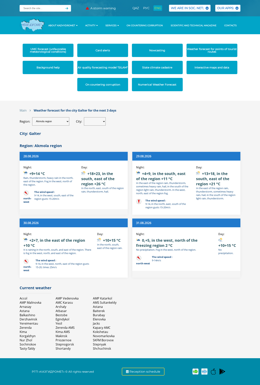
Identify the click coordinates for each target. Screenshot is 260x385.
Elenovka (99, 319)
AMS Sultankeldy (104, 302)
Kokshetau (100, 332)
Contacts (230, 25)
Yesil (59, 323)
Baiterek (99, 311)
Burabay (99, 315)
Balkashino (27, 315)
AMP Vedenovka (67, 298)
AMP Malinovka (30, 302)
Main (23, 110)
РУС (146, 8)
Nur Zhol (26, 340)
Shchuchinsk (102, 348)
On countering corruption (145, 25)
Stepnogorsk (65, 344)
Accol (23, 298)
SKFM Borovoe (103, 340)
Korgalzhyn (28, 336)
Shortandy (63, 348)
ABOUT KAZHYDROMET (61, 25)
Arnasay (25, 307)
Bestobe (61, 315)
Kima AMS (63, 332)
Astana (25, 311)
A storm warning (102, 8)
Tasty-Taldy (27, 348)
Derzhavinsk (28, 319)
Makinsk (61, 336)
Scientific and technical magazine (193, 25)
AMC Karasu (64, 302)
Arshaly (61, 307)
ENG (157, 8)
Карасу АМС (101, 328)
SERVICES (110, 25)
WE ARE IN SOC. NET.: (188, 8)
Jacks (96, 323)
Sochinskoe (28, 344)
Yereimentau (29, 323)
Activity (90, 25)
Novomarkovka (104, 336)
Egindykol (62, 319)
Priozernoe (63, 340)
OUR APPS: (226, 8)
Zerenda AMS (65, 328)
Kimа (23, 332)
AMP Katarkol (102, 298)
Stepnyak (99, 344)
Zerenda (26, 328)
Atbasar (61, 311)
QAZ (135, 8)
